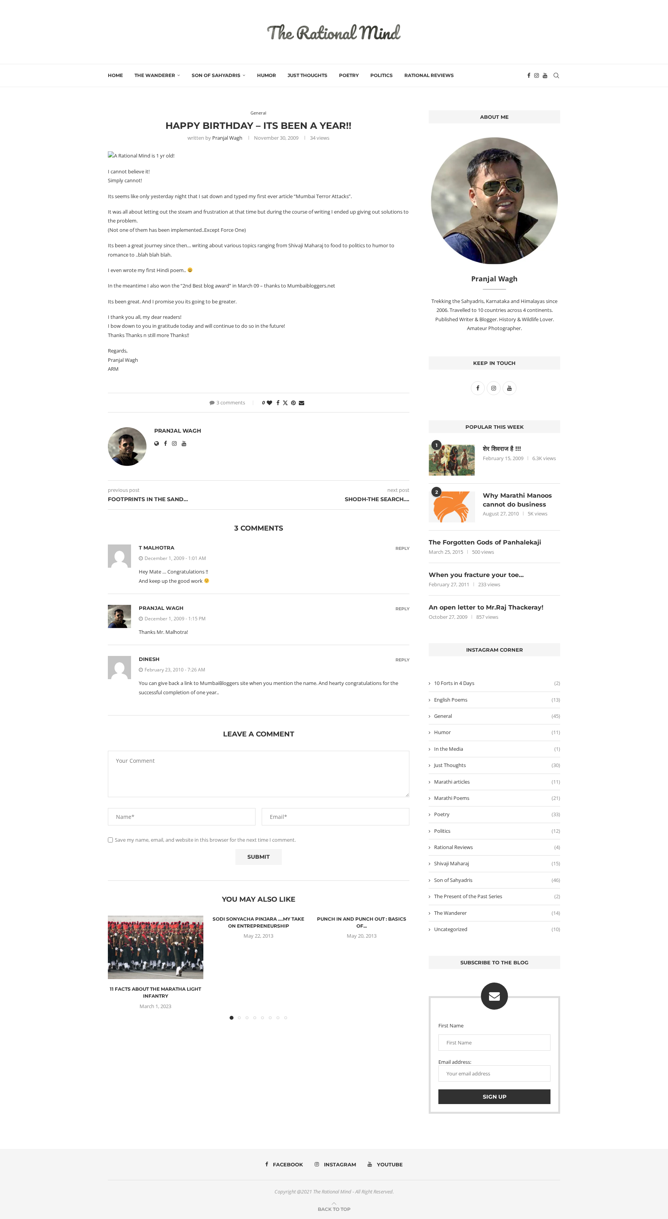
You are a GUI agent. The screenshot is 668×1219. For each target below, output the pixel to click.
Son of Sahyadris (216, 75)
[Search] (556, 75)
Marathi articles (497, 781)
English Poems (497, 699)
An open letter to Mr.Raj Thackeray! (486, 607)
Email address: (454, 1061)
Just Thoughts (307, 75)
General (497, 715)
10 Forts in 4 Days (497, 683)
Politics (381, 75)
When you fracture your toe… (476, 575)
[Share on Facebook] (277, 402)
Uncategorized (497, 929)
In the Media (497, 748)
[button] (118, 967)
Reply (402, 548)
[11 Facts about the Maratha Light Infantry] (155, 947)
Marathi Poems (497, 797)
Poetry (349, 75)
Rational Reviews (429, 75)
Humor (266, 75)
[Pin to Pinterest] (293, 402)
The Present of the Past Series (497, 896)
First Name (451, 1025)
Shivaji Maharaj (497, 863)
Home (115, 75)
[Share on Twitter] (285, 402)
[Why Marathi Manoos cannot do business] (452, 506)
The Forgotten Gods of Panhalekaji (485, 542)
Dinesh (149, 659)
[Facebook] (528, 75)
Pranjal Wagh (227, 137)
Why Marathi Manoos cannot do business (517, 500)
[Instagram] (536, 75)
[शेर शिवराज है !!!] (452, 460)
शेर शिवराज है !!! (502, 448)
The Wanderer (155, 75)
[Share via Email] (301, 402)
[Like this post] (269, 402)
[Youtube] (545, 75)
